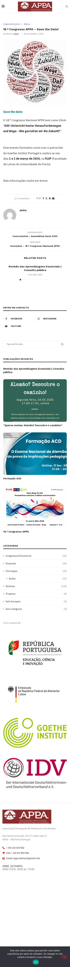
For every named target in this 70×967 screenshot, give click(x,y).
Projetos (36, 593)
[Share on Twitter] (46, 198)
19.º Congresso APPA (16, 531)
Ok (35, 962)
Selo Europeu (36, 601)
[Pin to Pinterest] (50, 198)
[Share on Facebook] (43, 198)
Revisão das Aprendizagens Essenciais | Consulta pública (33, 370)
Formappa (36, 571)
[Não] (64, 957)
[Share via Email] (53, 198)
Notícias (36, 586)
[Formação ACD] (35, 453)
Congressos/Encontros (36, 555)
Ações (38, 578)
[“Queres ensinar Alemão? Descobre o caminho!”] (35, 400)
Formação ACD (12, 478)
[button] (6, 272)
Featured (36, 563)
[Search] (66, 6)
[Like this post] (40, 198)
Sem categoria (36, 608)
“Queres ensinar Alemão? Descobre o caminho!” (33, 425)
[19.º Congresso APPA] (35, 507)
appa (16, 33)
